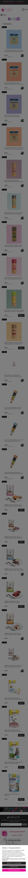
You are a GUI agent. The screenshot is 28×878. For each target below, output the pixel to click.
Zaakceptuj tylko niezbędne (14, 863)
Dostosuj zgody (14, 866)
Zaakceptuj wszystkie (14, 870)
